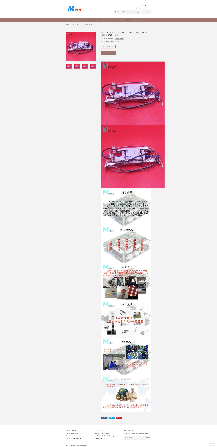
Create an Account (146, 8)
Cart (147, 11)
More (141, 20)
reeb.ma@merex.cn (74, 433)
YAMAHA (86, 20)
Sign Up (148, 437)
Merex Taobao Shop (100, 438)
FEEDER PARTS (124, 20)
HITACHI (94, 20)
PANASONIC (103, 20)
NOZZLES (134, 20)
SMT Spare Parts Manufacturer (79, 445)
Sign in (137, 8)
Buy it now (108, 53)
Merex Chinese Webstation (102, 433)
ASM (110, 20)
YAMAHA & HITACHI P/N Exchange (104, 436)
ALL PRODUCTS (76, 20)
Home (68, 20)
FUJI (116, 20)
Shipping (103, 41)
